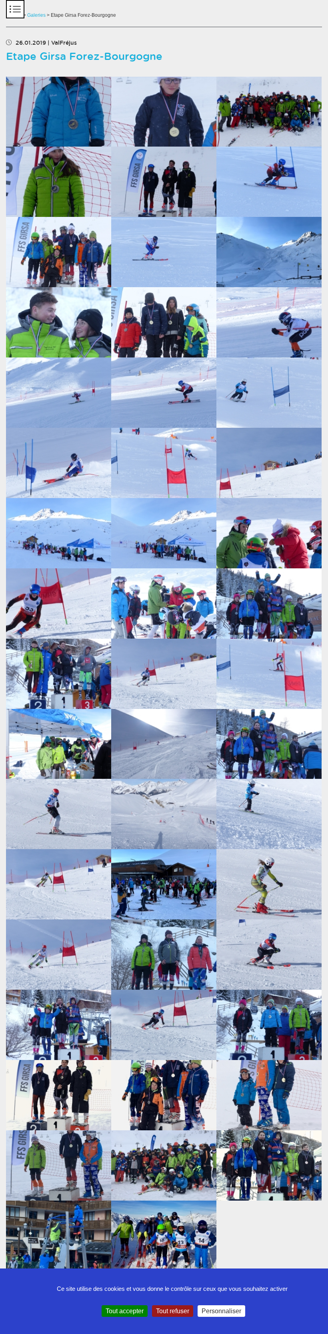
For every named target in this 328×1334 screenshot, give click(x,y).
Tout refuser (172, 1311)
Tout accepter (125, 1311)
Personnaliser (221, 1311)
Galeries (36, 15)
